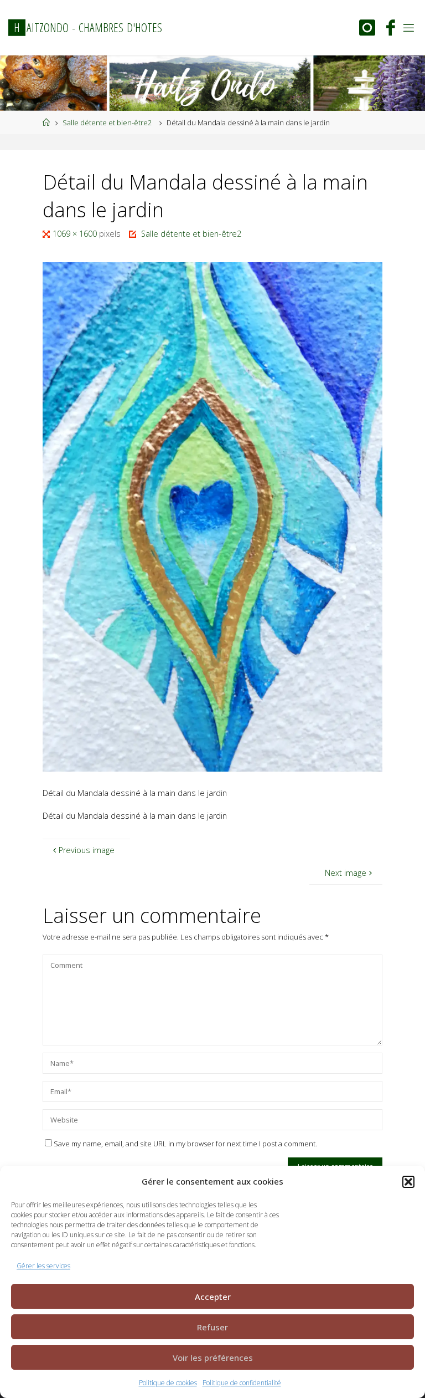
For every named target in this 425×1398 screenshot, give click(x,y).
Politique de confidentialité (242, 1382)
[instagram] (367, 29)
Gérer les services (43, 1266)
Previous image (87, 850)
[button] (408, 1181)
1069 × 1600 (76, 233)
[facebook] (391, 29)
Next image (345, 873)
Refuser (212, 1327)
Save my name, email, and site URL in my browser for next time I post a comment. (185, 1144)
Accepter (213, 1296)
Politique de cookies (168, 1382)
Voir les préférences (213, 1357)
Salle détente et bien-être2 (107, 122)
